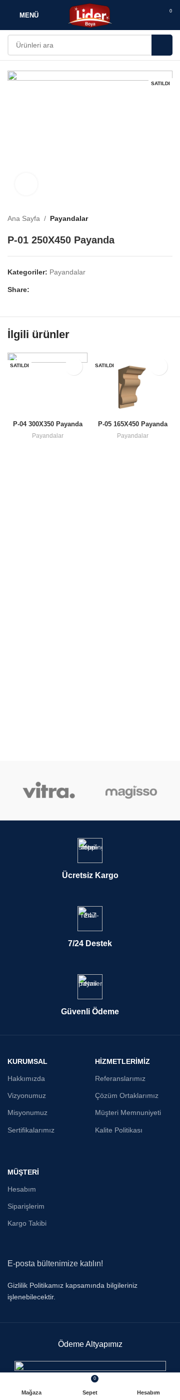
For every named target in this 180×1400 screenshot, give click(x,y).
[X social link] (46, 290)
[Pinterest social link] (58, 290)
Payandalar (69, 218)
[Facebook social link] (35, 290)
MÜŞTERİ (23, 1172)
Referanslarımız (120, 1078)
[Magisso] (131, 791)
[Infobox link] (90, 859)
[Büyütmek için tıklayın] (26, 184)
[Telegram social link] (81, 290)
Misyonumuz (28, 1112)
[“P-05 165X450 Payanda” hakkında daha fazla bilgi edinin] (159, 366)
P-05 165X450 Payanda (133, 424)
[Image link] (90, 1366)
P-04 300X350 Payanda (47, 424)
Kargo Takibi (27, 1223)
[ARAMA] (162, 45)
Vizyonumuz (27, 1095)
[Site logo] (90, 15)
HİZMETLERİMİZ (122, 1061)
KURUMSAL (28, 1061)
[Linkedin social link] (70, 290)
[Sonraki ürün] (167, 218)
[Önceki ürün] (147, 218)
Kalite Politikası (118, 1130)
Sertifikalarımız (31, 1130)
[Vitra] (49, 791)
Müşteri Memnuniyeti (128, 1112)
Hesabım (22, 1189)
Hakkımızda (26, 1078)
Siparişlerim (26, 1206)
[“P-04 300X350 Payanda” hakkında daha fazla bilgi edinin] (73, 366)
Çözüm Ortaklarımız (126, 1095)
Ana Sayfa (24, 218)
